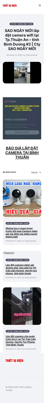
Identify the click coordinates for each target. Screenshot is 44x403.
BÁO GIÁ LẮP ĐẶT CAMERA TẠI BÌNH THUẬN (22, 152)
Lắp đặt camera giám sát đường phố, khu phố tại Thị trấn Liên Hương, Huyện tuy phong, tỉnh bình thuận (21, 269)
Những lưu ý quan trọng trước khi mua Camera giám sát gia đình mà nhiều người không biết (21, 232)
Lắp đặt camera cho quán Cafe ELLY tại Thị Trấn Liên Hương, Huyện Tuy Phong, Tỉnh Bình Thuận (21, 340)
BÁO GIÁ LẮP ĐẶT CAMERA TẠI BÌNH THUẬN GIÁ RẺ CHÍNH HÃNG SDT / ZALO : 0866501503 (22, 108)
